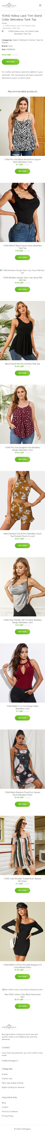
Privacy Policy (7, 1116)
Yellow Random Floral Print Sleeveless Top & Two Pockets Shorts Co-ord (22, 534)
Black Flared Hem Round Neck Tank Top (22, 364)
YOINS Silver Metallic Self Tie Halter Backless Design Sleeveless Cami (22, 621)
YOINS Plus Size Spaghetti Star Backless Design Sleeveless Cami (22, 448)
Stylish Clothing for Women (24, 40)
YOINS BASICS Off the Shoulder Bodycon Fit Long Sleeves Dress (22, 966)
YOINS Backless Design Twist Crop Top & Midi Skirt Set (22, 278)
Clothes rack (7, 1078)
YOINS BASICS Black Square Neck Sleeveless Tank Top (22, 246)
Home (4, 23)
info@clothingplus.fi (10, 1061)
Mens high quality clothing (12, 1083)
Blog (4, 1103)
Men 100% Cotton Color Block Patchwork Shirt (23, 995)
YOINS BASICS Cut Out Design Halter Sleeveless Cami (23, 707)
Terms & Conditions (10, 1111)
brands (5, 1074)
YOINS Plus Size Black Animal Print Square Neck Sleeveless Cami (22, 160)
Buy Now (11, 62)
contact (5, 1107)
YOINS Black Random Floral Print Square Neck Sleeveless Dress (22, 793)
